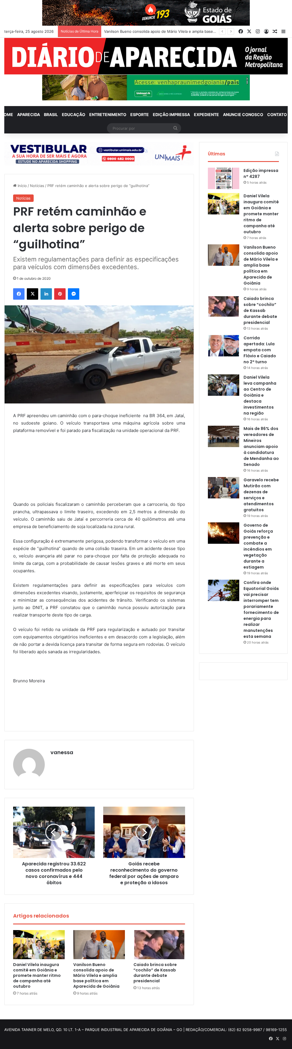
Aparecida (28, 114)
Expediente (206, 114)
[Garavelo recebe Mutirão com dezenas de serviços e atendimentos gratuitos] (223, 487)
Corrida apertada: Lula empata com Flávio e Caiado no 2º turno (260, 350)
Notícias (37, 185)
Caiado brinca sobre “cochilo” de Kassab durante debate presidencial (165, 31)
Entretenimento (107, 114)
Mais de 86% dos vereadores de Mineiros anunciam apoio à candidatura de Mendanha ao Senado (261, 446)
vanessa (61, 752)
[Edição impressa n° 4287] (223, 178)
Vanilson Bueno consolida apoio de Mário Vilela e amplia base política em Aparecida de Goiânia (96, 975)
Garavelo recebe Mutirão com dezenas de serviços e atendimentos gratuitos (261, 495)
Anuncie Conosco (243, 114)
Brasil (51, 114)
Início (22, 185)
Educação (73, 114)
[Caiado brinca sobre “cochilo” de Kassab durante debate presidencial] (159, 944)
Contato (277, 114)
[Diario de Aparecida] (146, 56)
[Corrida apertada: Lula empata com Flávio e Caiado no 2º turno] (223, 345)
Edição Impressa (171, 114)
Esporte (139, 114)
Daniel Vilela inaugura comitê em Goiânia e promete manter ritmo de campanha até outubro (37, 975)
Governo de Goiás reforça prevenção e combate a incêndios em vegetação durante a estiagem (258, 546)
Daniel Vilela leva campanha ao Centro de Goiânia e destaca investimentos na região (260, 395)
